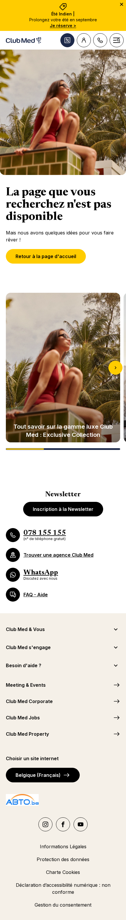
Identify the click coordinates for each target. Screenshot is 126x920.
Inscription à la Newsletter (63, 509)
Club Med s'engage (28, 647)
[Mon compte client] (84, 40)
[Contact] (100, 40)
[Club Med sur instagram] (45, 824)
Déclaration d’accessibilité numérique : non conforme (63, 888)
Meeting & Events (26, 685)
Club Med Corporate (29, 701)
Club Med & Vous (25, 629)
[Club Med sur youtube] (81, 824)
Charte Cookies (63, 872)
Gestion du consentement (63, 905)
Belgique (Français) (38, 775)
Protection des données (63, 859)
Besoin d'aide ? (23, 665)
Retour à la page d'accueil (46, 256)
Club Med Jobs (23, 718)
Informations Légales (63, 846)
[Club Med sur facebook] (63, 824)
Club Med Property (27, 734)
